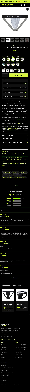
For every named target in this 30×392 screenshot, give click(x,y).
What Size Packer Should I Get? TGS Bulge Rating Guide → (14, 160)
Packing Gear (4, 352)
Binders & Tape (4, 347)
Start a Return (19, 357)
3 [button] (15, 277)
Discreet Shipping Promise (22, 350)
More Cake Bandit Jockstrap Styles (12, 142)
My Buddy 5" (24, 172)
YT (8, 336)
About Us (3, 365)
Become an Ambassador (7, 372)
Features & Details (7, 135)
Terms (2, 386)
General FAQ (18, 352)
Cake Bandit (4, 354)
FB (11, 336)
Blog (2, 377)
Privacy (6, 386)
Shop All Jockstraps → (20, 177)
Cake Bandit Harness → (16, 174)
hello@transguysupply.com (8, 339)
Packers (3, 345)
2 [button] (13, 277)
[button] (12, 45)
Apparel (3, 357)
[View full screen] (27, 9)
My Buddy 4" (16, 172)
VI (14, 336)
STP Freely (5, 174)
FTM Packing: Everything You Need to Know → (13, 157)
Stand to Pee (4, 350)
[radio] (15, 83)
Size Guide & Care (7, 138)
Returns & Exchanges (21, 347)
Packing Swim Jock (7, 177)
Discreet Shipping (7, 146)
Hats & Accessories (6, 359)
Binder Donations (5, 370)
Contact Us (4, 380)
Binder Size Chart (20, 354)
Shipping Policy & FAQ (21, 345)
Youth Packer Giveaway (6, 367)
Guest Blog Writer (5, 375)
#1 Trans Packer (6, 172)
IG (1, 336)
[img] (3, 214)
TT (4, 336)
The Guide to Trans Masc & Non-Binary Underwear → (14, 154)
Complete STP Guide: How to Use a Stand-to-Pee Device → (14, 164)
